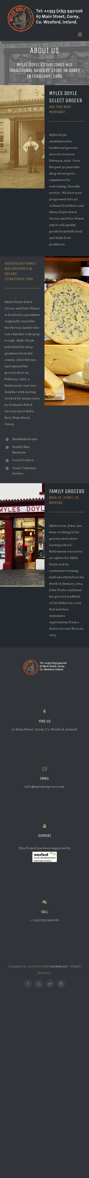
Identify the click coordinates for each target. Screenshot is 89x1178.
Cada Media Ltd (58, 966)
